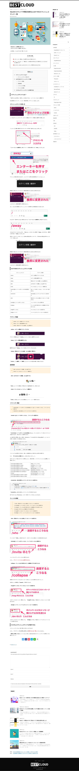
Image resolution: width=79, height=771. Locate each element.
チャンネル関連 (20, 88)
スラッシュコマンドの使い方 (22, 77)
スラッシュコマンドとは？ (21, 74)
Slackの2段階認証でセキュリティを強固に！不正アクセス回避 (25, 751)
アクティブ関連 (20, 81)
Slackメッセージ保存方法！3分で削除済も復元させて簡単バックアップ (34, 697)
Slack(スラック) (14, 644)
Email (12, 674)
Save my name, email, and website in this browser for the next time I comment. (26, 683)
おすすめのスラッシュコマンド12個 (23, 79)
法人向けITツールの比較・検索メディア (39, 767)
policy (39, 760)
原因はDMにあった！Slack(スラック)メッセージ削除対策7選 (32, 742)
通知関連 (19, 83)
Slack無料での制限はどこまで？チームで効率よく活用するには (25, 753)
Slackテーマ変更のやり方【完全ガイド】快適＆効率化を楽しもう (33, 720)
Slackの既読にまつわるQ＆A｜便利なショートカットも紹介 (64, 25)
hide (32, 71)
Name (12, 669)
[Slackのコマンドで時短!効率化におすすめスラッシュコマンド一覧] (32, 639)
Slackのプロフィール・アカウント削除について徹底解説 (31, 731)
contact (43, 760)
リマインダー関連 (20, 85)
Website (12, 678)
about (36, 760)
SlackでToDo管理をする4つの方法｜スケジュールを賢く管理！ (64, 15)
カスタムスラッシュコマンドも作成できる (24, 90)
